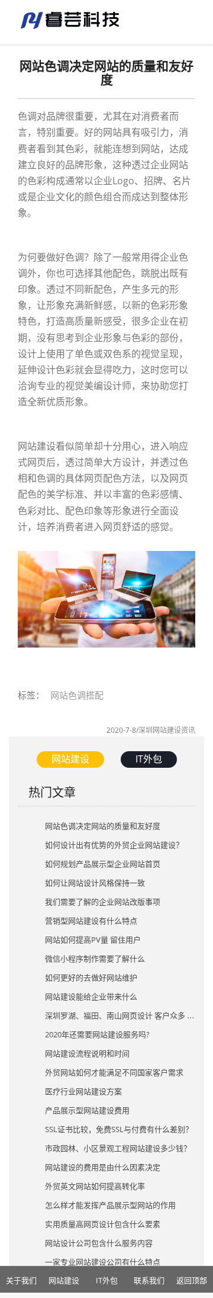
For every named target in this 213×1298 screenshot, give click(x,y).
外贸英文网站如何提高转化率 (95, 1186)
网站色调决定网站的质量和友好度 (102, 826)
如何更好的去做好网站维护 (91, 977)
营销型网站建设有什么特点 (91, 920)
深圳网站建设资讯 (166, 730)
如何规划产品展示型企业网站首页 (102, 863)
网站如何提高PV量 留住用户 (93, 939)
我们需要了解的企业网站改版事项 (102, 901)
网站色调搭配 (77, 695)
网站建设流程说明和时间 (87, 1053)
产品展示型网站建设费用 (87, 1110)
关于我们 (21, 1280)
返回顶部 (191, 1280)
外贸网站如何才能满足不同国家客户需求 (114, 1072)
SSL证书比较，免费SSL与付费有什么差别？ (119, 1129)
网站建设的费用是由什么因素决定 (102, 1167)
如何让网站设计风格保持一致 (95, 882)
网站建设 (70, 758)
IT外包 (148, 758)
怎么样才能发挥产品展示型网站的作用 (110, 1205)
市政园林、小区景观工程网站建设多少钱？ (118, 1148)
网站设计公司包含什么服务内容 (99, 1243)
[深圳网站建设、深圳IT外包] (71, 18)
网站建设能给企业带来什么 (91, 996)
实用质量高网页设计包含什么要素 (102, 1224)
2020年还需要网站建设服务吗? (97, 1034)
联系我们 (149, 1280)
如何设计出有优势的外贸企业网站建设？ (114, 844)
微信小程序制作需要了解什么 (95, 958)
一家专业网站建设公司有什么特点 (102, 1262)
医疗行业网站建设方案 (83, 1091)
